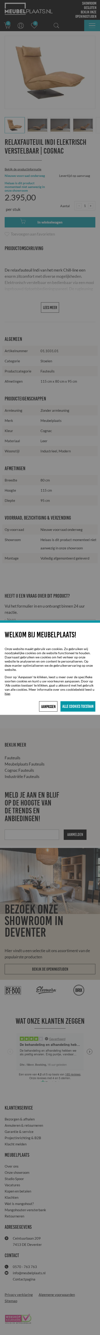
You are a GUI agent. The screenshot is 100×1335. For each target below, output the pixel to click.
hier (7, 693)
